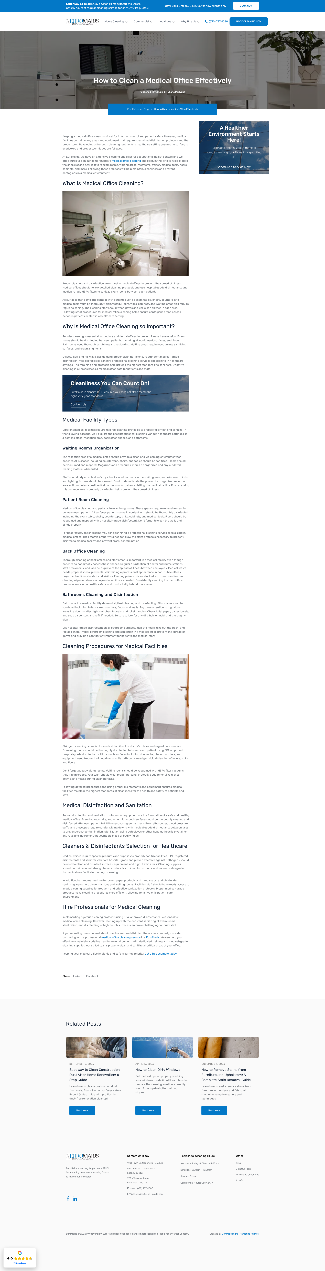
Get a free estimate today (161, 953)
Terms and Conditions (247, 1174)
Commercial (141, 21)
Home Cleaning (114, 21)
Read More (82, 1110)
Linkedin (78, 976)
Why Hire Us (188, 21)
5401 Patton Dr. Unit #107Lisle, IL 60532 (141, 1170)
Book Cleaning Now (248, 21)
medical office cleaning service (120, 937)
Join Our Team (243, 1168)
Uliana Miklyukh (176, 92)
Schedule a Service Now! (234, 167)
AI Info (239, 1180)
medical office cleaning (126, 160)
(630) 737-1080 (145, 1188)
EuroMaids (132, 109)
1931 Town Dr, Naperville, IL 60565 (145, 1163)
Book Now (246, 5)
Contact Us (78, 404)
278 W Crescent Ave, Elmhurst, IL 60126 (138, 1180)
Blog (146, 109)
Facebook (92, 976)
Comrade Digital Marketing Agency (240, 1233)
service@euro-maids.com (149, 1194)
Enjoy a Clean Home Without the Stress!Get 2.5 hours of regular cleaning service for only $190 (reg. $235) (107, 5)
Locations (165, 21)
